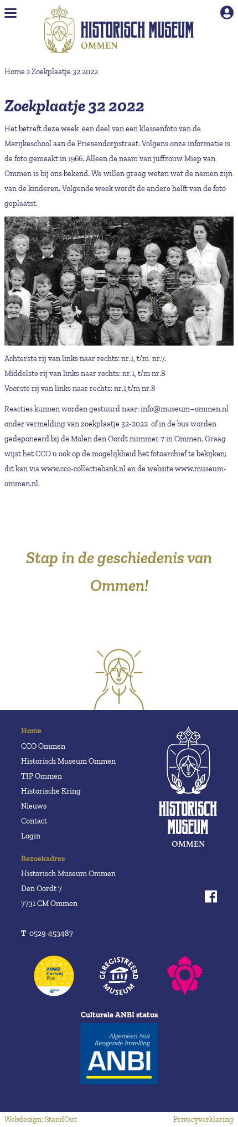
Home (14, 71)
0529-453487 (47, 933)
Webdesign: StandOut (40, 1119)
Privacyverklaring (203, 1119)
